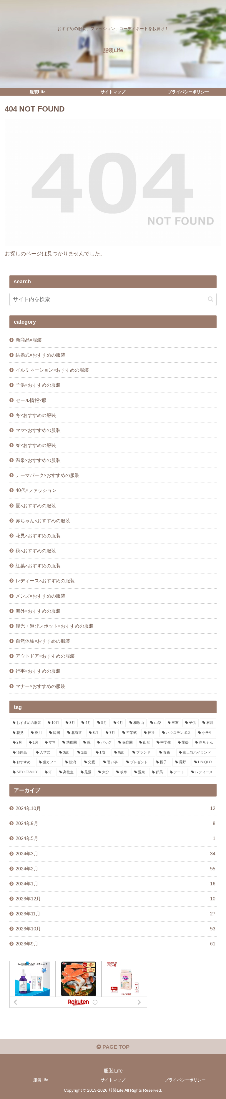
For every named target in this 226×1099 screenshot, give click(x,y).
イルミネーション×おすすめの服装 (52, 370)
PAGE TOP (115, 1047)
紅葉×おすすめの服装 (38, 565)
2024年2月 (115, 868)
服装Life (40, 1080)
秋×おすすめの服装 (36, 550)
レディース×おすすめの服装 (45, 580)
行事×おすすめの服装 (38, 671)
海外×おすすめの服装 (38, 610)
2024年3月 (115, 853)
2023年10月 (115, 928)
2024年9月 (115, 823)
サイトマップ (113, 1080)
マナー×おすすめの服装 (40, 686)
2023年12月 (115, 898)
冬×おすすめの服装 (36, 415)
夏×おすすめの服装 (36, 505)
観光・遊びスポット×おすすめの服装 (55, 626)
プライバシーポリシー (185, 1080)
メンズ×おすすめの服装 (40, 595)
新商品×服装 (29, 339)
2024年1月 (115, 883)
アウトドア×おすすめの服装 (45, 656)
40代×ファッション (36, 490)
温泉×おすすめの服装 (38, 460)
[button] (210, 299)
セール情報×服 (31, 400)
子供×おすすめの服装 (38, 385)
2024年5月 (115, 838)
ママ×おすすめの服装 (38, 430)
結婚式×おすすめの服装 (40, 355)
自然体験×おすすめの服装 (43, 641)
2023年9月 (115, 943)
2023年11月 (115, 913)
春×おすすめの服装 (36, 445)
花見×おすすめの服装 (38, 535)
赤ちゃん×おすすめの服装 (43, 520)
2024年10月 (115, 808)
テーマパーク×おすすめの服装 (47, 475)
